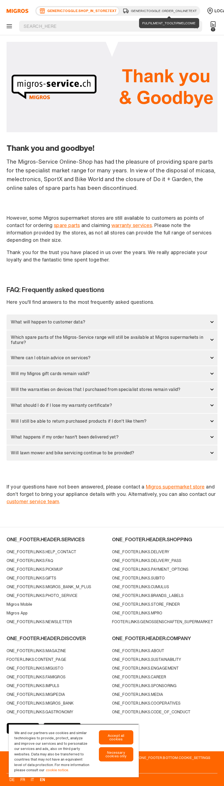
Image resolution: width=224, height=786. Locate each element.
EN (42, 779)
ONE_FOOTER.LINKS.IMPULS (33, 685)
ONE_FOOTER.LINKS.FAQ (30, 560)
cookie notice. (57, 770)
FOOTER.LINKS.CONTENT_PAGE (36, 659)
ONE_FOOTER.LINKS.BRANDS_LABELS (148, 595)
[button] (112, 322)
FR (22, 779)
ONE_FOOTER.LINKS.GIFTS (31, 578)
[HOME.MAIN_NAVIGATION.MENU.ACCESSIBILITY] (8, 26)
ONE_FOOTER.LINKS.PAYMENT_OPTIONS (150, 569)
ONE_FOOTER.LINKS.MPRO (137, 613)
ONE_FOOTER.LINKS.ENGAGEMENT (145, 668)
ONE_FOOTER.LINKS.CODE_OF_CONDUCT (151, 712)
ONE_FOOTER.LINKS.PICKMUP (35, 569)
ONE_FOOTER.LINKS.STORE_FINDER (146, 604)
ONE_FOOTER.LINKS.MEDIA (137, 694)
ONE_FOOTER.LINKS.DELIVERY (140, 552)
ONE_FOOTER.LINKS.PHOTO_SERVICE (42, 595)
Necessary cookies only (116, 754)
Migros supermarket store (175, 486)
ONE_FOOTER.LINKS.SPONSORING (144, 685)
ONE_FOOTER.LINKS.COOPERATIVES (146, 703)
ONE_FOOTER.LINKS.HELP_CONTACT (41, 552)
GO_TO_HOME (16, 10)
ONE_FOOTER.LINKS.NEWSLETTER (39, 622)
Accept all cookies (116, 737)
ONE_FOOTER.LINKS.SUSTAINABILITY (146, 659)
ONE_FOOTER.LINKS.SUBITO (138, 578)
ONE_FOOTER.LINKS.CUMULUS (140, 587)
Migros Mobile (19, 604)
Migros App (17, 613)
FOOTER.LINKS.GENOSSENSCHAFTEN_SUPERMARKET (162, 622)
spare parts (67, 225)
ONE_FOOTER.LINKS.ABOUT (138, 650)
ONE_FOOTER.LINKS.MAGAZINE (36, 650)
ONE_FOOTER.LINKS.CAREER (139, 677)
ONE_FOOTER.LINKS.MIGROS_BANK (40, 703)
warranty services (131, 225)
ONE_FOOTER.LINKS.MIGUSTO (35, 668)
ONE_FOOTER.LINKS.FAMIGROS (36, 677)
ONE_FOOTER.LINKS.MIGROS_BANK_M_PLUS (49, 587)
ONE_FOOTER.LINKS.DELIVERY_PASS (146, 560)
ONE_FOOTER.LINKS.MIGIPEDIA (36, 694)
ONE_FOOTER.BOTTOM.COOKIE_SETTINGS (174, 757)
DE (12, 779)
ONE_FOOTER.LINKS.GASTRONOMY (40, 712)
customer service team (33, 501)
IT (32, 779)
